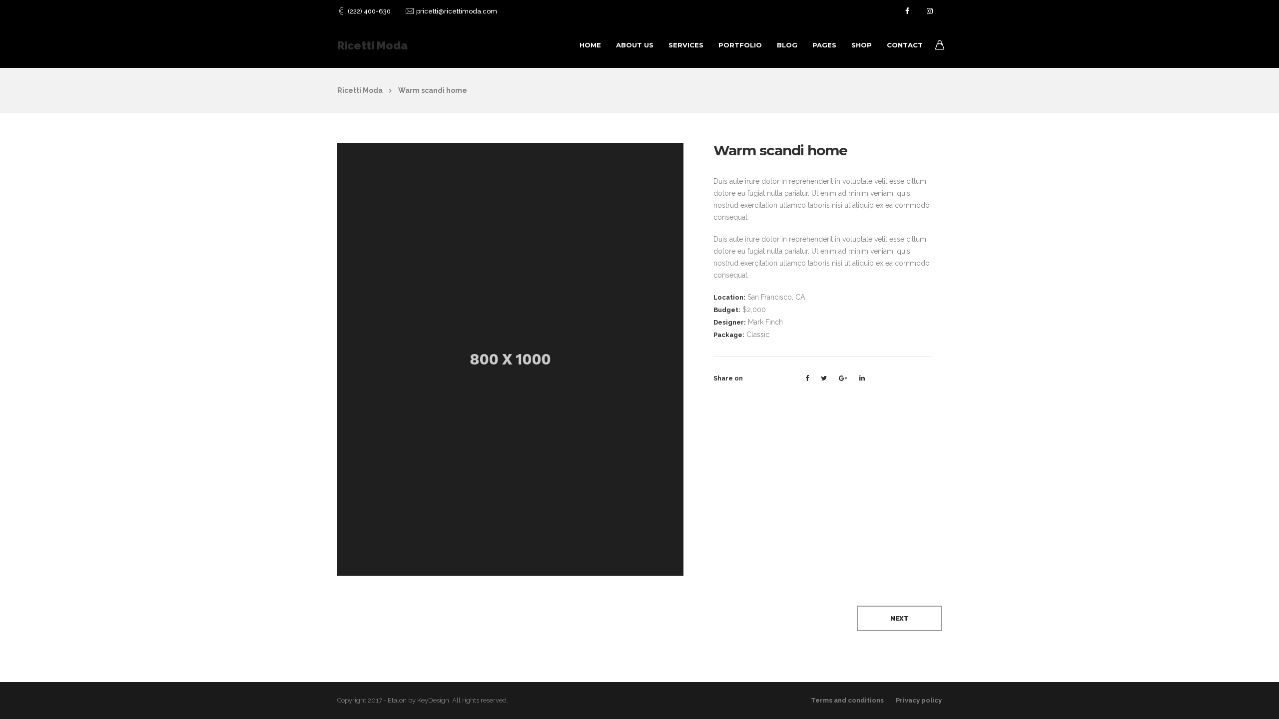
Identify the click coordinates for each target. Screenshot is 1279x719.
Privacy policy (919, 700)
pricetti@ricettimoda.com (456, 11)
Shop (861, 45)
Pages (824, 45)
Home (590, 45)
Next (899, 618)
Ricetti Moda (372, 45)
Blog (787, 45)
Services (685, 45)
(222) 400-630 (369, 11)
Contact (905, 45)
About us (634, 45)
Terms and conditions (847, 700)
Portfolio (740, 45)
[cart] (939, 46)
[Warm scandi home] (510, 358)
